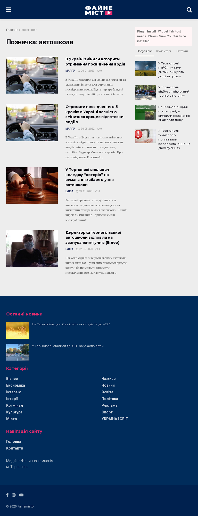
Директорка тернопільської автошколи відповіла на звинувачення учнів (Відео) (93, 237)
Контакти (14, 448)
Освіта (107, 392)
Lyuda (69, 191)
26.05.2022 (87, 128)
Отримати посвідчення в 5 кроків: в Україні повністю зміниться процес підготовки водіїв (94, 114)
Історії (12, 399)
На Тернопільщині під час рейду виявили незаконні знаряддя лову (174, 113)
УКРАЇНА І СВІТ (115, 419)
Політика (110, 399)
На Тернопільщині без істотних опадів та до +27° (71, 324)
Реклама (110, 405)
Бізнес (12, 379)
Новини (108, 385)
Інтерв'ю (13, 392)
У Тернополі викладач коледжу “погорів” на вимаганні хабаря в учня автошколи (89, 177)
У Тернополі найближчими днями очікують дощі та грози (171, 69)
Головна (12, 30)
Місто (11, 419)
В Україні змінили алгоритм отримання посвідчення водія (95, 61)
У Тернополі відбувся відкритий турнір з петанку (173, 91)
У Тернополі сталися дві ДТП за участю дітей (68, 346)
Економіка (15, 385)
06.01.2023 (87, 70)
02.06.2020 (85, 249)
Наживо (109, 379)
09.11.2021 (85, 191)
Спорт (107, 412)
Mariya (70, 70)
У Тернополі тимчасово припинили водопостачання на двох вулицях (174, 139)
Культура (14, 412)
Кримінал (14, 405)
